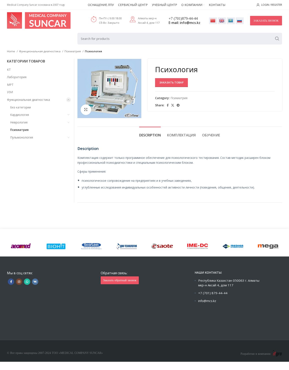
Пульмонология (21, 137)
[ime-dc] (197, 246)
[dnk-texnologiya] (126, 246)
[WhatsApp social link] (27, 282)
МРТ (10, 85)
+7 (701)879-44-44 (183, 18)
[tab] (150, 133)
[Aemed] (21, 246)
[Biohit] (56, 246)
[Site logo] (39, 20)
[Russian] (240, 20)
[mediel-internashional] (232, 246)
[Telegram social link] (178, 105)
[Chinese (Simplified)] (213, 20)
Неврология (19, 122)
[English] (222, 20)
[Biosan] (91, 246)
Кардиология (19, 115)
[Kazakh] (231, 20)
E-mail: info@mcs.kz (184, 23)
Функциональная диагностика (40, 51)
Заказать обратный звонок (119, 280)
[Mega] (268, 246)
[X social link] (172, 105)
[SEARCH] (277, 38)
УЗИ (10, 92)
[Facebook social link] (167, 105)
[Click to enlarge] (86, 109)
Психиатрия (73, 51)
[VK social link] (35, 282)
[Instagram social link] (19, 282)
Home (11, 51)
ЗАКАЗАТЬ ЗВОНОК (266, 20)
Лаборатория (16, 77)
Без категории (20, 107)
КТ (9, 70)
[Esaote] (162, 246)
